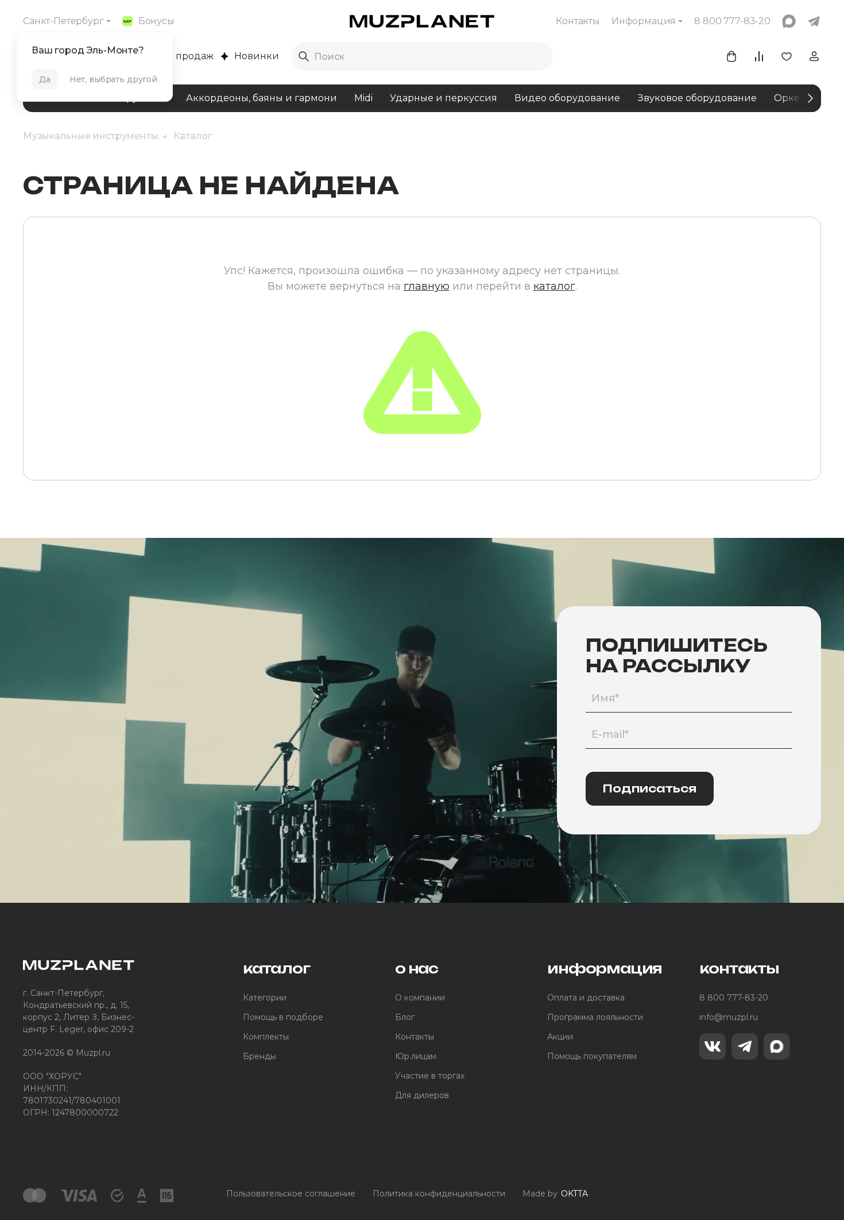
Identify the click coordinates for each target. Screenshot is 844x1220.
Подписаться (649, 788)
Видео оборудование (567, 98)
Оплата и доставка (586, 997)
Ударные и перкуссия (443, 98)
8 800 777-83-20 (733, 997)
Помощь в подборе (283, 1017)
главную (427, 286)
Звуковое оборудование (697, 98)
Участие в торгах (429, 1076)
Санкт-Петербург (63, 21)
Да (45, 79)
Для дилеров (422, 1095)
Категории (265, 997)
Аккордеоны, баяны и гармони (261, 98)
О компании (420, 997)
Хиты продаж (181, 56)
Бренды (259, 1056)
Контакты (578, 21)
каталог (554, 286)
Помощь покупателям (592, 1056)
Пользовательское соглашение (290, 1193)
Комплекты (266, 1037)
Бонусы (156, 21)
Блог (405, 1017)
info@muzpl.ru (728, 1017)
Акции (560, 1037)
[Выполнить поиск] (304, 56)
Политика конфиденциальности (439, 1193)
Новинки (256, 56)
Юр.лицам (415, 1056)
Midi (363, 98)
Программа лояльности (595, 1017)
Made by (555, 1193)
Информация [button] (643, 21)
